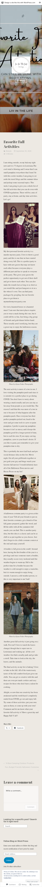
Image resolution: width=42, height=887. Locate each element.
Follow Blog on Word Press (16, 841)
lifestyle (8, 151)
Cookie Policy (7, 878)
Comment (30, 807)
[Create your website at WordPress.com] (21, 2)
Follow (8, 860)
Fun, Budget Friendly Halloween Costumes (21, 768)
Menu (22, 81)
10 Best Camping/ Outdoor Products (18, 763)
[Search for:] (15, 826)
